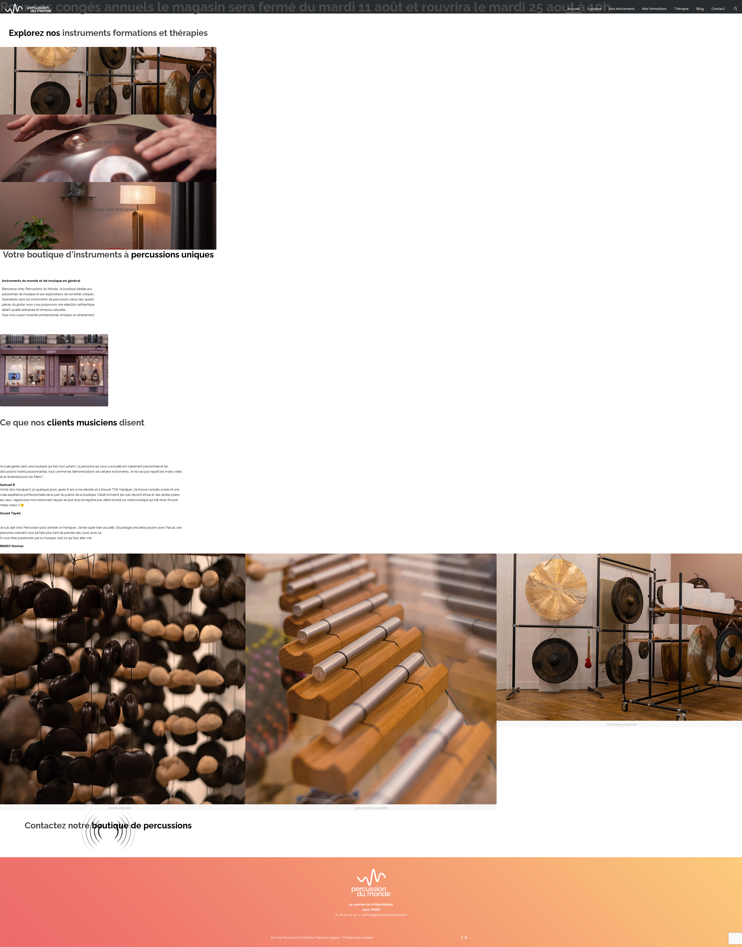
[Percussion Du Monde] (28, 8)
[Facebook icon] (461, 937)
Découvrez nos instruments (108, 74)
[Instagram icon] (465, 937)
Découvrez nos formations (108, 142)
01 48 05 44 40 (346, 915)
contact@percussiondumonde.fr (384, 915)
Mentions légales (328, 937)
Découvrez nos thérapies (108, 209)
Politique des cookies (358, 937)
